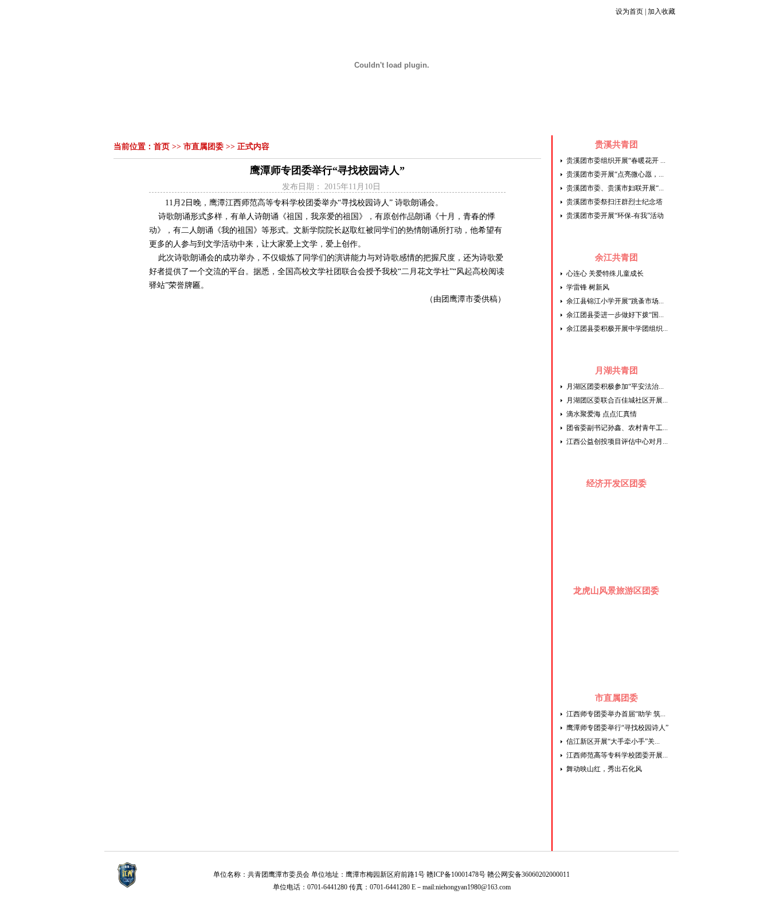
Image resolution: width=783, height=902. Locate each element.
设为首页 (629, 11)
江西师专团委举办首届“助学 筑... (615, 714)
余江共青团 (616, 257)
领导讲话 (244, 120)
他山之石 (460, 120)
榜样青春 (388, 120)
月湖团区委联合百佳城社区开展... (617, 400)
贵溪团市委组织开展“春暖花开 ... (615, 161)
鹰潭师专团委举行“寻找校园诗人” (617, 728)
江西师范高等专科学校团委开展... (617, 755)
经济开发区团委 (616, 483)
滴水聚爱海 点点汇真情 (601, 414)
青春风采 (352, 120)
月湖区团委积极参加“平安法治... (615, 386)
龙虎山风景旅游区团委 (616, 590)
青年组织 (532, 120)
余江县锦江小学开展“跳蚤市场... (615, 301)
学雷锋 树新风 (587, 287)
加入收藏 (661, 11)
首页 (178, 120)
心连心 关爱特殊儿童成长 (605, 274)
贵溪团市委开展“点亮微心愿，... (615, 174)
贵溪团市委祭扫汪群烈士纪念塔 (614, 202)
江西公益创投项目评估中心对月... (617, 442)
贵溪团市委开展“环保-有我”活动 (615, 216)
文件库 (565, 120)
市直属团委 (203, 146)
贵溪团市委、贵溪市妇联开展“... (615, 188)
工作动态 (280, 120)
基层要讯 (496, 120)
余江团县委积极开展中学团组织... (617, 329)
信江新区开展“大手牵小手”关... (613, 741)
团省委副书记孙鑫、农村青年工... (617, 428)
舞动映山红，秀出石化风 (604, 769)
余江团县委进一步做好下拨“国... (615, 315)
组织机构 (207, 120)
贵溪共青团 (616, 144)
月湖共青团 (616, 370)
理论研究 (424, 120)
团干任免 (597, 120)
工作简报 (316, 120)
